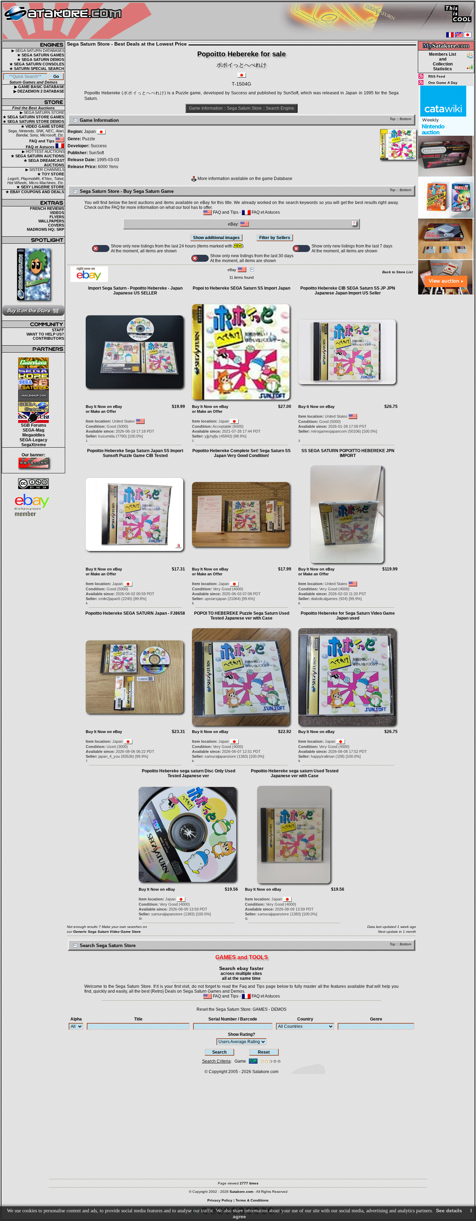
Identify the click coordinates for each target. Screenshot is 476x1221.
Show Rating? (241, 1034)
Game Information (206, 108)
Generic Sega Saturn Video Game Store (107, 932)
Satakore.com (265, 1071)
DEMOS (278, 1009)
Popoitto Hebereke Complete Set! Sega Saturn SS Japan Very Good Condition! (241, 453)
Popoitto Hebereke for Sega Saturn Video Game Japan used (348, 616)
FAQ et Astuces (40, 147)
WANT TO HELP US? (45, 334)
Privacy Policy (219, 1200)
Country (305, 1019)
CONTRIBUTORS (48, 338)
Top (393, 119)
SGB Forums (33, 425)
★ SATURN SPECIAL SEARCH (36, 68)
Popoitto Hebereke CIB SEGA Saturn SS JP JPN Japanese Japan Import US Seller (347, 291)
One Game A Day (443, 83)
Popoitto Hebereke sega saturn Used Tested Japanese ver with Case (294, 773)
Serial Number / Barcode (232, 1019)
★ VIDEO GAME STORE (42, 126)
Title (138, 1019)
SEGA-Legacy (33, 440)
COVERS (56, 225)
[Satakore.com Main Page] (79, 21)
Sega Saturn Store (244, 108)
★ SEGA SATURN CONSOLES (36, 64)
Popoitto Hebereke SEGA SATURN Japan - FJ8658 (135, 613)
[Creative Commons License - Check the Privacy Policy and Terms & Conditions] (33, 483)
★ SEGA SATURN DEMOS (40, 59)
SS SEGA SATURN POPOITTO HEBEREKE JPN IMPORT (347, 453)
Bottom (405, 119)
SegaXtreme (33, 444)
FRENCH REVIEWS (47, 208)
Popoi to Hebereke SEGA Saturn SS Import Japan (241, 288)
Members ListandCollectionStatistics (442, 61)
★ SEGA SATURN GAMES (40, 55)
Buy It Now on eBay (104, 406)
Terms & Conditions (252, 1200)
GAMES (260, 1009)
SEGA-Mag (33, 430)
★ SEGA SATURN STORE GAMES (33, 117)
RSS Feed (436, 76)
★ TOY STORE (50, 174)
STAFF (58, 330)
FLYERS (56, 217)
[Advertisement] (446, 400)
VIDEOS (57, 213)
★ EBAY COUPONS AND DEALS (35, 192)
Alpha (76, 1019)
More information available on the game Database (244, 178)
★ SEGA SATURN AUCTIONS (37, 156)
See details (449, 1210)
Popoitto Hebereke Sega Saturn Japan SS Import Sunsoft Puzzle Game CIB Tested (135, 453)
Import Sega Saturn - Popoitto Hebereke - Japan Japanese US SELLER (135, 291)
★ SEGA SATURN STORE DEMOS (33, 121)
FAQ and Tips (42, 141)
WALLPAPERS (51, 221)
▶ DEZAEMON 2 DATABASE (39, 91)
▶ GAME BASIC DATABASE (39, 87)
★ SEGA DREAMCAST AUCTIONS (44, 162)
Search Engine (280, 108)
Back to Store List (397, 272)
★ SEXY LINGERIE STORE (40, 187)
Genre (376, 1019)
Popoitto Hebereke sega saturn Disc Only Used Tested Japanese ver (188, 773)
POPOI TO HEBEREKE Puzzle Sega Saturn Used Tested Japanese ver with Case (241, 616)
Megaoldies (33, 435)
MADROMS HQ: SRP (45, 229)
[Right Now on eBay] (89, 280)
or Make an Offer (101, 411)
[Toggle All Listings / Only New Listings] (100, 248)
